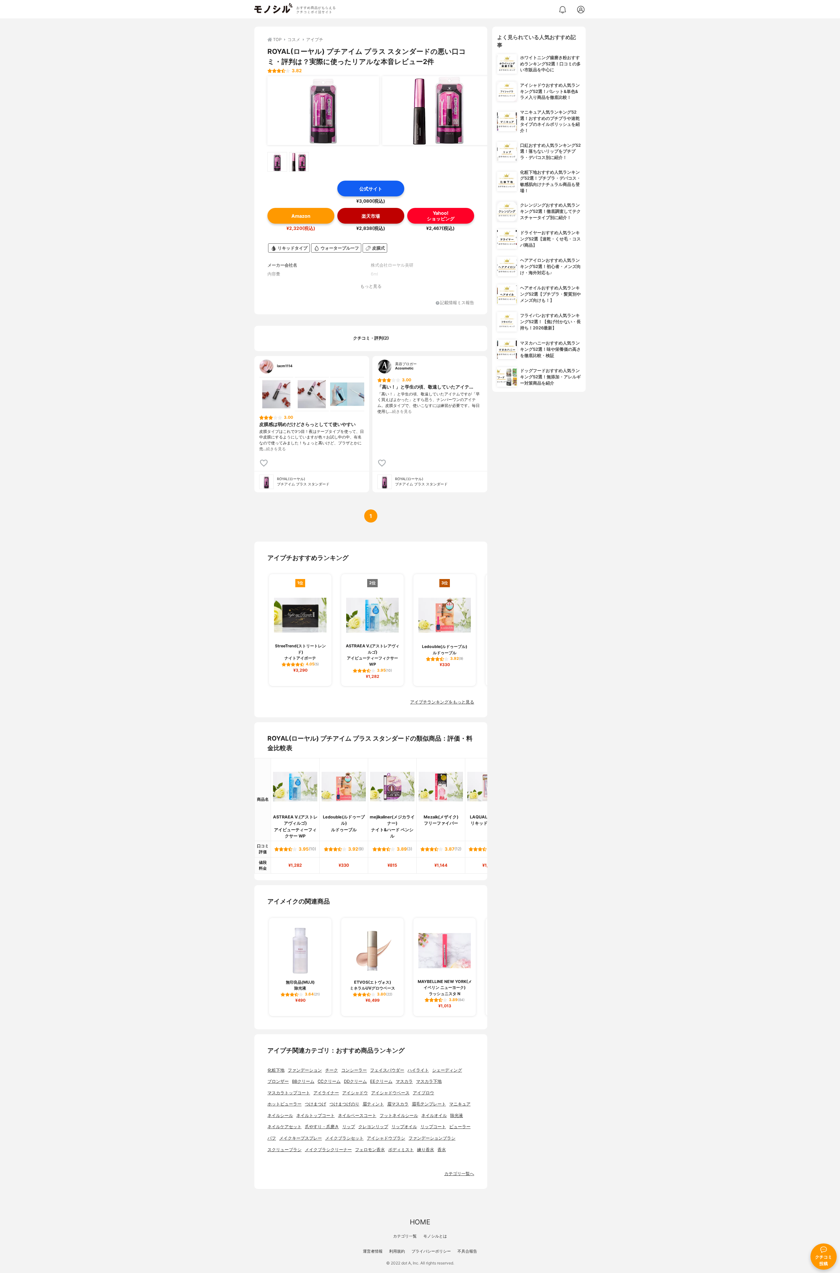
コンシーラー (354, 1070)
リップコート (433, 1126)
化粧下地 (275, 1070)
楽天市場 (371, 216)
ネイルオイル (434, 1115)
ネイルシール (280, 1115)
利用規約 (397, 1251)
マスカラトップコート (288, 1092)
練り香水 (425, 1149)
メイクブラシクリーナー (328, 1149)
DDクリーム (355, 1081)
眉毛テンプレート (429, 1104)
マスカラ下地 (429, 1081)
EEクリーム (381, 1081)
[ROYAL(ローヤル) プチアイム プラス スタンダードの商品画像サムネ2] (299, 162)
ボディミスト (401, 1149)
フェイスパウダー (387, 1070)
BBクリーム (303, 1081)
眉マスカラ (398, 1104)
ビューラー (460, 1126)
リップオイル (404, 1126)
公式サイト (370, 188)
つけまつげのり (344, 1104)
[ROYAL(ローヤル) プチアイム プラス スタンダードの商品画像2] (438, 110)
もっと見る (371, 286)
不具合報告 (467, 1251)
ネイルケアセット (284, 1126)
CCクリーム (329, 1081)
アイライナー (326, 1092)
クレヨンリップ (373, 1126)
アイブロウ (423, 1092)
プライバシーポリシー (431, 1251)
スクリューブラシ (284, 1149)
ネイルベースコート (357, 1115)
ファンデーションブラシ (432, 1138)
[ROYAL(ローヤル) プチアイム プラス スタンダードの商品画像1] (323, 110)
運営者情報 (373, 1251)
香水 (441, 1149)
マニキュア (460, 1104)
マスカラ (404, 1081)
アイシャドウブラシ (386, 1138)
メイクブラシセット (344, 1138)
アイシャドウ (355, 1092)
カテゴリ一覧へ (459, 1173)
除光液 (456, 1115)
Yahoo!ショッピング (440, 215)
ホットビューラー (284, 1104)
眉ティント (373, 1104)
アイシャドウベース (390, 1092)
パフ (271, 1138)
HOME (420, 1222)
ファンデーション (305, 1070)
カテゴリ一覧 (405, 1236)
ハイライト (418, 1070)
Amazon (300, 216)
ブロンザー (278, 1081)
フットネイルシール (399, 1115)
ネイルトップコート (315, 1115)
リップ (348, 1126)
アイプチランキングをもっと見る (442, 702)
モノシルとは (435, 1236)
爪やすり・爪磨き (322, 1126)
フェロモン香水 (370, 1149)
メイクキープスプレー (300, 1138)
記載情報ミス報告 (457, 303)
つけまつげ (315, 1104)
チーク (331, 1070)
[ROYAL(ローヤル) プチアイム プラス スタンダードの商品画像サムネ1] (277, 162)
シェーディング (447, 1070)
